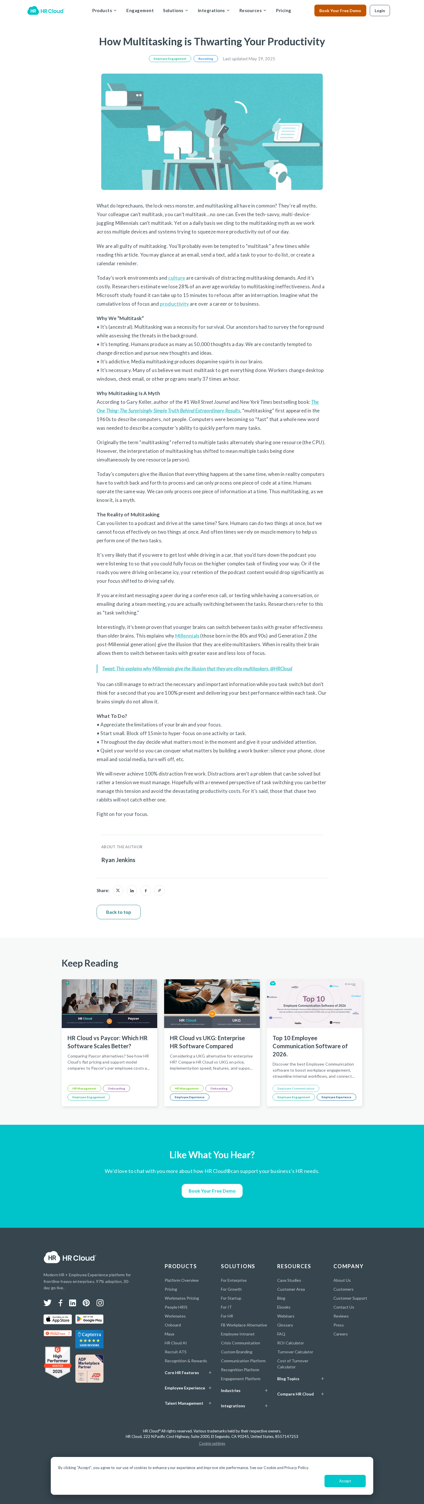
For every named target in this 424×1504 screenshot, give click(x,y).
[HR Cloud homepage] (70, 1257)
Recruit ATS (176, 1351)
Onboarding (116, 1088)
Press (338, 1324)
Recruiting (205, 58)
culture (176, 278)
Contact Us (343, 1307)
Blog (281, 1298)
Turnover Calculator (295, 1351)
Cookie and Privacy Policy (286, 1467)
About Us (342, 1280)
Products (102, 10)
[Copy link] (159, 890)
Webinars (285, 1316)
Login (380, 10)
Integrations (211, 10)
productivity (174, 304)
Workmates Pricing (182, 1298)
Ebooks (283, 1307)
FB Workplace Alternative (244, 1324)
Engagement (140, 10)
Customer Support (350, 1298)
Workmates (175, 1316)
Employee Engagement (170, 58)
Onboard (173, 1324)
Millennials (187, 636)
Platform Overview (182, 1280)
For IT (226, 1307)
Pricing (283, 10)
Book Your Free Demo (340, 10)
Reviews (341, 1316)
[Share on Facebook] (145, 890)
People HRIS (176, 1307)
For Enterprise (234, 1280)
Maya (169, 1333)
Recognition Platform (240, 1369)
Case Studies (289, 1280)
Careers (340, 1333)
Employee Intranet (238, 1333)
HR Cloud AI (176, 1342)
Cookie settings (212, 1443)
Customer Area (291, 1289)
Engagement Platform (240, 1378)
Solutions (173, 10)
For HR (227, 1316)
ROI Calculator (290, 1342)
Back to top (118, 912)
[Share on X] (118, 890)
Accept (345, 1481)
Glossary (285, 1324)
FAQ (281, 1333)
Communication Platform (243, 1360)
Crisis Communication (240, 1342)
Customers (343, 1289)
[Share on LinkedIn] (132, 890)
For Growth (231, 1289)
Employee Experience (190, 1097)
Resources (250, 10)
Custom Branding (236, 1351)
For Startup (231, 1298)
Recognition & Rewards (186, 1360)
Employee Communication (295, 1088)
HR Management (84, 1088)
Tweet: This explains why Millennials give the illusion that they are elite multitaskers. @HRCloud (197, 669)
